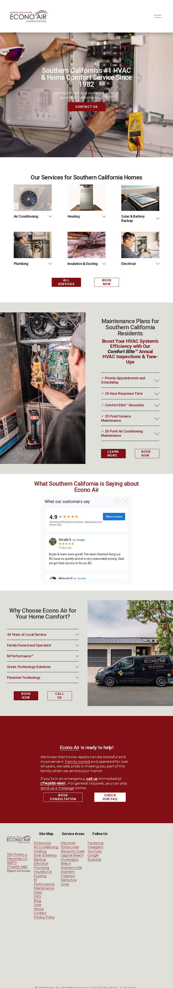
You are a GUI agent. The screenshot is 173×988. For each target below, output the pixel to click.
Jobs (37, 905)
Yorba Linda (70, 847)
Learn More (113, 453)
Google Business (94, 857)
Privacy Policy (44, 917)
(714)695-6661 (17, 867)
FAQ (37, 896)
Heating (40, 851)
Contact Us (86, 107)
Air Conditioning (46, 847)
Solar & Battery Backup (45, 857)
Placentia (68, 843)
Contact (40, 913)
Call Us (59, 695)
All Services (66, 282)
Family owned (77, 761)
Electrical (41, 863)
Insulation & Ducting (42, 874)
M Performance (44, 882)
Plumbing (41, 868)
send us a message (57, 788)
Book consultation (63, 797)
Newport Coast (72, 851)
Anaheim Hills (71, 868)
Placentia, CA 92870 (17, 861)
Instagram (95, 847)
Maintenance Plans (44, 890)
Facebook (96, 843)
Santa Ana (68, 880)
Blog (37, 901)
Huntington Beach (70, 861)
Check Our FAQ (110, 797)
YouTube (94, 851)
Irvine (65, 884)
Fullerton (68, 876)
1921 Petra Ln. (17, 854)
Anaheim (68, 872)
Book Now (106, 282)
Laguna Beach (72, 855)
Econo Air (70, 747)
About (39, 909)
